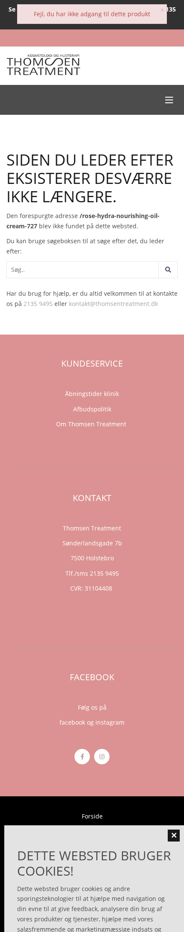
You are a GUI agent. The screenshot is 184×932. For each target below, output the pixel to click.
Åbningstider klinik (92, 394)
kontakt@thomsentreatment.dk (113, 304)
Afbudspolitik (92, 409)
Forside (92, 816)
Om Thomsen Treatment (92, 424)
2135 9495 (38, 304)
